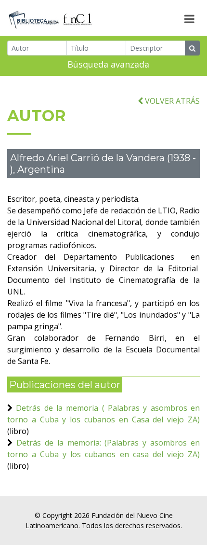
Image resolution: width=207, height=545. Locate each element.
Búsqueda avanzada (108, 64)
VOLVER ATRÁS (171, 101)
